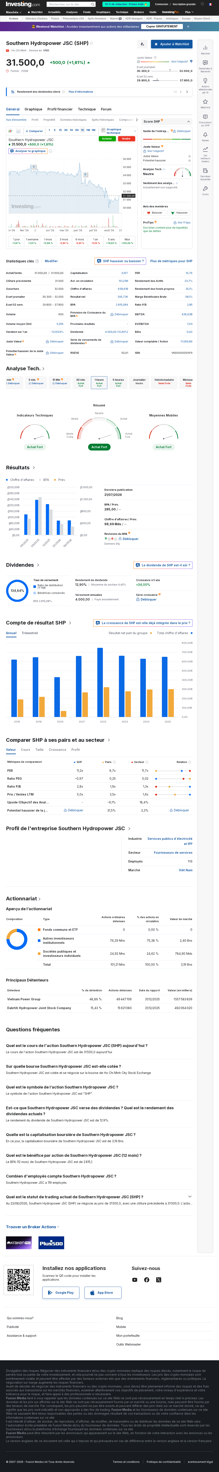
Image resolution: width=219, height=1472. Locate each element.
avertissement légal (200, 1461)
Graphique (33, 109)
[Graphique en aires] (18, 131)
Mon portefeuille (128, 1335)
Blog (119, 1318)
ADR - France (154, 18)
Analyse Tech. (23, 368)
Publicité (13, 1327)
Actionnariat (21, 898)
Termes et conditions (126, 1461)
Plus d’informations (81, 91)
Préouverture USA (73, 18)
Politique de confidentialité (164, 1461)
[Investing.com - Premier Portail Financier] (23, 4)
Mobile (121, 1327)
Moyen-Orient (202, 18)
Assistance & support (21, 1335)
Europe (186, 18)
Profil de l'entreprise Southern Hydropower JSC (65, 828)
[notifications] (202, 4)
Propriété (49, 119)
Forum (106, 109)
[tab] (12, 382)
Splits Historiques (103, 119)
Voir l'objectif (179, 61)
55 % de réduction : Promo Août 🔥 (126, 4)
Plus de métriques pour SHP (171, 261)
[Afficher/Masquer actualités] (103, 130)
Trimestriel (30, 633)
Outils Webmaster (128, 1344)
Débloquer (75, 810)
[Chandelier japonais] (10, 131)
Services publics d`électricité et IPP (170, 841)
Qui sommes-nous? (20, 1318)
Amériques (172, 18)
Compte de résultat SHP (36, 623)
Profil (35, 119)
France (55, 18)
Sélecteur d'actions (36, 18)
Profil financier (60, 109)
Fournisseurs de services (173, 852)
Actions (13, 18)
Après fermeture (97, 18)
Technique (87, 109)
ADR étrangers (134, 18)
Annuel (11, 633)
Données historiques (73, 119)
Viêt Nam (185, 870)
